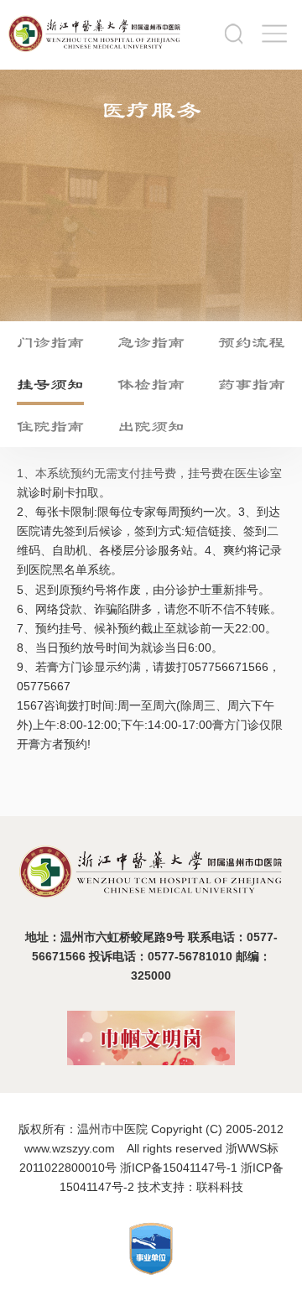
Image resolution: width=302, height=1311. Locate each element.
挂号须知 (50, 384)
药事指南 (251, 384)
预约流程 (251, 342)
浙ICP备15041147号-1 (178, 1167)
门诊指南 (50, 342)
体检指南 (151, 384)
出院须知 (151, 426)
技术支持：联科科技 (190, 1187)
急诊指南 (151, 342)
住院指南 (50, 426)
